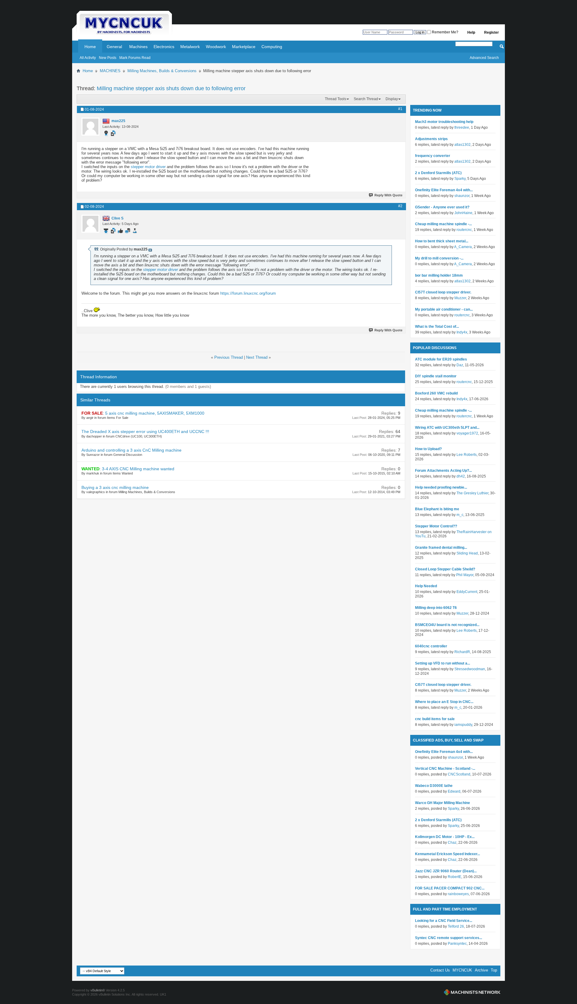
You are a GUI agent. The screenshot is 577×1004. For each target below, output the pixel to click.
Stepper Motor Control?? (436, 526)
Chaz (452, 842)
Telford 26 (456, 926)
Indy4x (461, 332)
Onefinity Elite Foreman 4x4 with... (444, 190)
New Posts (107, 58)
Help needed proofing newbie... (441, 487)
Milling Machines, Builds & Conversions (162, 71)
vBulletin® (97, 990)
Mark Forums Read (135, 58)
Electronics (164, 46)
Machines (138, 46)
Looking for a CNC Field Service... (443, 921)
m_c (459, 515)
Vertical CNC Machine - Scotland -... (445, 768)
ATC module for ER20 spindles (441, 359)
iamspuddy (463, 725)
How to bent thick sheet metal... (441, 241)
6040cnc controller (431, 646)
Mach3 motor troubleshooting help (444, 122)
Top (494, 970)
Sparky (460, 179)
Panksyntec (457, 943)
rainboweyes (458, 894)
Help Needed (426, 586)
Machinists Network (472, 992)
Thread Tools (335, 99)
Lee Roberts (466, 455)
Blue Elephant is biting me (437, 509)
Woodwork (216, 46)
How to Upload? (428, 449)
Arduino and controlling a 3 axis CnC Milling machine (131, 450)
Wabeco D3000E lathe (434, 786)
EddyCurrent (466, 592)
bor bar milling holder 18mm (439, 275)
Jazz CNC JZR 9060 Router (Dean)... (446, 871)
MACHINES (110, 71)
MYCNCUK (462, 970)
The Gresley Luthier (472, 493)
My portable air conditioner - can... (444, 309)
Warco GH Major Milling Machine (442, 803)
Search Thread (366, 99)
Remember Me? (444, 32)
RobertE (454, 877)
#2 (400, 206)
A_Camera (463, 247)
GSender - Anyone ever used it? (442, 207)
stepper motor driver (148, 166)
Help (471, 32)
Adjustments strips (431, 139)
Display (392, 99)
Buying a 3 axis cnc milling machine (115, 487)
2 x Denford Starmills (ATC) (438, 173)
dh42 (460, 476)
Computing (271, 46)
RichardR (462, 652)
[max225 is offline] (90, 127)
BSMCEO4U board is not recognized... (447, 625)
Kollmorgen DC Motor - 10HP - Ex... (445, 837)
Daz (459, 365)
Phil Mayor (464, 575)
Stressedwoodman (469, 669)
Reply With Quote (388, 195)
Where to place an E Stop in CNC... (444, 702)
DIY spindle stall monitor (435, 376)
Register (491, 32)
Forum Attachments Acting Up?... (443, 470)
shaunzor (461, 196)
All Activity (88, 58)
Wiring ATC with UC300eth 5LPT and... (447, 427)
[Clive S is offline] (90, 224)
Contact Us (440, 970)
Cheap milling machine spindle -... (443, 224)
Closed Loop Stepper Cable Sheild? (445, 569)
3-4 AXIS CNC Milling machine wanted (138, 468)
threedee (461, 127)
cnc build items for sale (435, 719)
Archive (481, 970)
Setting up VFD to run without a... (442, 663)
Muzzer (460, 298)
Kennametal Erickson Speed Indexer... (447, 854)
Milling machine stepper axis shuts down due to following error (171, 88)
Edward (454, 791)
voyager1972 (467, 433)
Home (90, 46)
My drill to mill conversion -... (439, 258)
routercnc (464, 230)
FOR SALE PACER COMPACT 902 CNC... (449, 888)
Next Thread (256, 357)
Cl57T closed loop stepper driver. (443, 292)
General (114, 46)
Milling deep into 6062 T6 (436, 608)
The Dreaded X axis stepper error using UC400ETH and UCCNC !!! (145, 431)
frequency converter (432, 156)
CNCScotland (459, 774)
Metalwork (190, 46)
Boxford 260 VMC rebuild (436, 393)
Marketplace (243, 46)
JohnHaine (463, 213)
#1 (400, 109)
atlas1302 (462, 145)
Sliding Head (467, 553)
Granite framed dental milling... (441, 547)
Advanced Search (484, 58)
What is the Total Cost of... (437, 326)
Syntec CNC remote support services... (448, 938)
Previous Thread (228, 357)
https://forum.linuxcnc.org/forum (248, 293)
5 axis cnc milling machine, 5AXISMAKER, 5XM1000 (154, 413)
